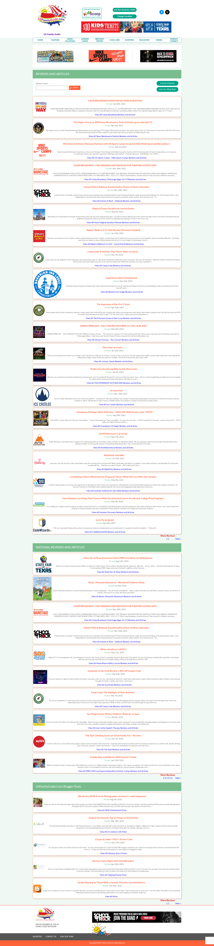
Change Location (124, 16)
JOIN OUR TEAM (66, 937)
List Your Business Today (124, 10)
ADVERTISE (37, 937)
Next (177, 539)
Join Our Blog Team (167, 89)
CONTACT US (51, 937)
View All (115, 115)
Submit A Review (167, 83)
